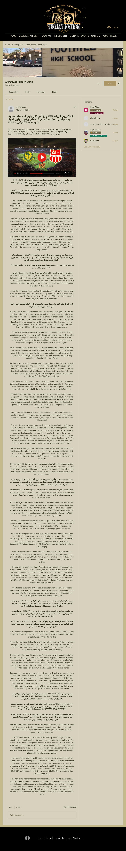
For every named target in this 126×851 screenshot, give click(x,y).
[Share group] (119, 82)
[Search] (98, 83)
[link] (13, 92)
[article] (42, 462)
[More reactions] (18, 807)
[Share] (74, 107)
